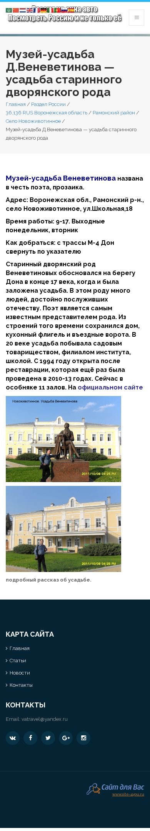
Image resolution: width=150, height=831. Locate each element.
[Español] (71, 10)
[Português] (57, 10)
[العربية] (9, 10)
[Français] (36, 10)
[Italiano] (50, 10)
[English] (30, 10)
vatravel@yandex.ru (45, 719)
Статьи (18, 660)
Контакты (21, 685)
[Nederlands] (23, 10)
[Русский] (64, 10)
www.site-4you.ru (128, 793)
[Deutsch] (43, 10)
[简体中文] (16, 10)
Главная (16, 104)
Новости (20, 673)
